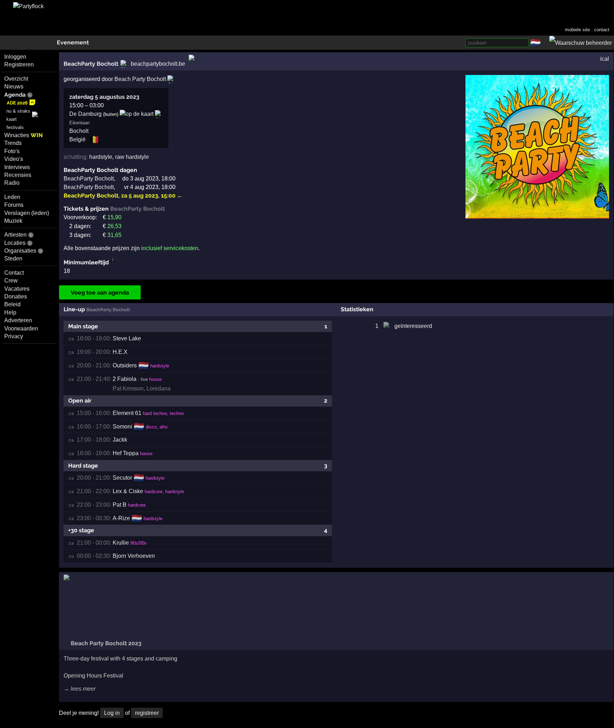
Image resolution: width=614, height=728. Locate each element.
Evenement (73, 42)
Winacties (23, 135)
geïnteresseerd (413, 326)
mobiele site (577, 29)
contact (601, 29)
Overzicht (16, 79)
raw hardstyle (132, 157)
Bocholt (78, 131)
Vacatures (16, 289)
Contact (14, 273)
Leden (12, 197)
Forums (13, 205)
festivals (15, 127)
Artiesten (15, 235)
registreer (147, 713)
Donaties (15, 296)
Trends (13, 143)
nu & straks (18, 111)
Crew (11, 280)
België (77, 139)
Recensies (17, 175)
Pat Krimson (128, 388)
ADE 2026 (17, 103)
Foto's (12, 151)
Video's (13, 159)
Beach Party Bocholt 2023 (105, 643)
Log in (112, 713)
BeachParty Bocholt (91, 63)
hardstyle (100, 157)
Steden (13, 258)
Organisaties (20, 251)
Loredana (158, 388)
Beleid (12, 304)
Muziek (13, 221)
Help (10, 312)
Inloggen (15, 57)
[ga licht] (545, 43)
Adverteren (18, 320)
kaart (11, 119)
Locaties (15, 243)
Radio (12, 183)
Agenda (15, 94)
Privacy (13, 336)
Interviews (17, 167)
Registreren (19, 64)
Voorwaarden (21, 328)
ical (604, 59)
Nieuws (13, 86)
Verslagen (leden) (26, 213)
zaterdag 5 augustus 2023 (104, 96)
